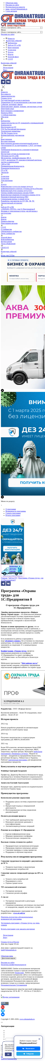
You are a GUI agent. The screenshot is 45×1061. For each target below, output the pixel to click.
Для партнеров (7, 180)
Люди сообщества (8, 233)
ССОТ (10, 59)
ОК (8, 1054)
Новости (11, 39)
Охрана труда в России (10, 942)
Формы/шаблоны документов (12, 135)
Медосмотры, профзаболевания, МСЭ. (16, 158)
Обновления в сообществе (11, 231)
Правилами (19, 973)
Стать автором (11, 11)
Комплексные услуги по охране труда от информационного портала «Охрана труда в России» (22, 188)
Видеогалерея (6, 242)
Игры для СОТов (7, 255)
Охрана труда (6, 98)
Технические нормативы (10, 131)
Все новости (6, 94)
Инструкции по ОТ (8, 127)
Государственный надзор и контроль (15, 100)
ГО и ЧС (4, 170)
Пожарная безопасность (10, 168)
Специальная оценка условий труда (15, 199)
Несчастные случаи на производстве (15, 154)
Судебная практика (8, 115)
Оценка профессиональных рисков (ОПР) (17, 193)
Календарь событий (14, 41)
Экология (4, 172)
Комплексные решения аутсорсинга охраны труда (20, 195)
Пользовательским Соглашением (14, 985)
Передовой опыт (7, 109)
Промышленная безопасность (12, 166)
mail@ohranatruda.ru (8, 950)
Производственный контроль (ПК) (14, 197)
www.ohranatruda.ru (27, 1019)
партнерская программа (17, 760)
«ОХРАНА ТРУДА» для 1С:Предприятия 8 (18, 209)
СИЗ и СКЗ (5, 164)
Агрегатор (12, 50)
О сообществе (6, 229)
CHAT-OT (5, 248)
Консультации (13, 48)
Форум (10, 54)
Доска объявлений (8, 244)
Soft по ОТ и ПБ (14, 45)
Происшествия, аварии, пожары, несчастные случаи (21, 107)
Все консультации (8, 141)
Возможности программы (16, 511)
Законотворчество (8, 96)
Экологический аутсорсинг (11, 203)
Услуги (10, 52)
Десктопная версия (8, 958)
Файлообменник (7, 239)
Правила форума (7, 221)
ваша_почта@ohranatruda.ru (16, 9)
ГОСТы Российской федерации (13, 129)
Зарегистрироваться (9, 1059)
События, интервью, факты (11, 104)
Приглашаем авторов (9, 223)
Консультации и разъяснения (12, 111)
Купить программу (13, 515)
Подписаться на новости (15, 7)
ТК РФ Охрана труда (9, 133)
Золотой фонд (13, 57)
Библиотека (12, 43)
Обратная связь (12, 3)
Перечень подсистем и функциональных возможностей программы (17, 918)
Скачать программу (13, 513)
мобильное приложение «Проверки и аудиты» (21, 753)
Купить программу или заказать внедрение (18, 929)
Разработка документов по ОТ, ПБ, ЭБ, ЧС (17, 201)
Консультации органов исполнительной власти (19, 143)
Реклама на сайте (12, 5)
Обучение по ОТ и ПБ (9, 156)
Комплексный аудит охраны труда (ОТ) (16, 191)
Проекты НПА (7, 113)
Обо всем (4, 117)
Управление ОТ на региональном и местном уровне (21, 102)
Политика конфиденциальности (13, 965)
